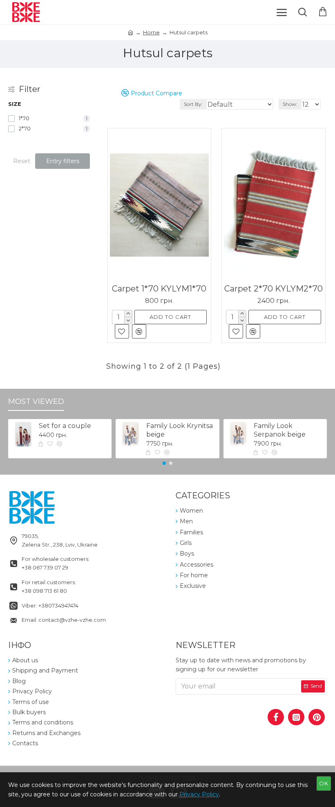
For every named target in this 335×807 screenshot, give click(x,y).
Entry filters (62, 161)
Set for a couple (65, 426)
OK (323, 783)
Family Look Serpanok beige (280, 430)
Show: (290, 104)
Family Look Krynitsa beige (179, 430)
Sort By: (193, 104)
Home (151, 32)
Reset (21, 161)
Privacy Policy (199, 794)
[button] (164, 463)
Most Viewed (36, 401)
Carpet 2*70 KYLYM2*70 (273, 289)
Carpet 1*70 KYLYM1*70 (159, 289)
